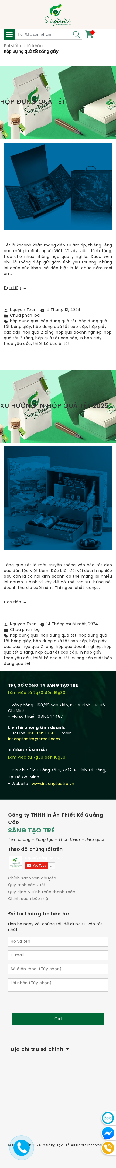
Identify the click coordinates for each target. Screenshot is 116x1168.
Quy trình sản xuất (27, 885)
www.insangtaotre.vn (53, 784)
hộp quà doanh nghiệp (79, 333)
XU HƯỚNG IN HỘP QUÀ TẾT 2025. (55, 406)
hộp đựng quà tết (59, 321)
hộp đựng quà (24, 321)
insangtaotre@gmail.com (34, 739)
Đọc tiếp (15, 288)
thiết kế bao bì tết (51, 344)
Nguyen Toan (23, 310)
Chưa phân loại (25, 316)
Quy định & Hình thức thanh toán (41, 892)
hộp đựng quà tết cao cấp (60, 327)
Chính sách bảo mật (29, 899)
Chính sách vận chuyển (32, 878)
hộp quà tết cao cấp (56, 338)
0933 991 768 (41, 734)
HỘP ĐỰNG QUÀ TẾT (33, 102)
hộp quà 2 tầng (38, 333)
